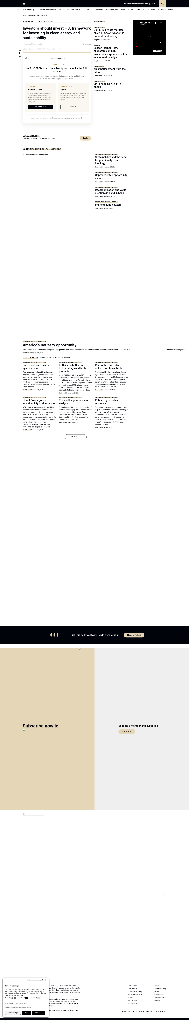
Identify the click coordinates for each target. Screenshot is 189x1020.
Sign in (73, 107)
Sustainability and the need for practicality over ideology (111, 160)
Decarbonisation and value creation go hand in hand (110, 191)
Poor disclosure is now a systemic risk (37, 367)
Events (86, 10)
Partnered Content (165, 10)
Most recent (46, 357)
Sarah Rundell (98, 90)
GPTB (61, 10)
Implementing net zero (108, 204)
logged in (36, 138)
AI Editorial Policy (160, 1011)
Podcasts (99, 10)
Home (24, 16)
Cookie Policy (149, 1011)
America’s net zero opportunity (49, 345)
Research (97, 45)
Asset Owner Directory (25, 10)
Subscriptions (149, 10)
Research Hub (112, 10)
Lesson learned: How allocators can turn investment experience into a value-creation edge (111, 52)
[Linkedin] (20, 53)
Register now (40, 107)
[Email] (20, 56)
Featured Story (99, 66)
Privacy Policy (127, 1011)
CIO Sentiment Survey (47, 10)
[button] (162, 3)
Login (153, 4)
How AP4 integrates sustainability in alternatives (39, 402)
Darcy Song (97, 40)
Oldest (57, 357)
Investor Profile (73, 10)
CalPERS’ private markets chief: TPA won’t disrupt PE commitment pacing (109, 33)
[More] (20, 60)
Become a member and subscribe (136, 4)
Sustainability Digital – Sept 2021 (38, 21)
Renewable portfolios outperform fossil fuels (108, 367)
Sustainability (134, 10)
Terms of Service (138, 1011)
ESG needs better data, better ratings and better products (73, 368)
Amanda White (98, 76)
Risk (123, 10)
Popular (67, 357)
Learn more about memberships (73, 118)
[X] (20, 49)
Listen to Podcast (134, 635)
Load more (75, 437)
